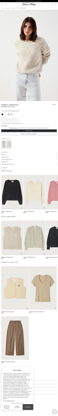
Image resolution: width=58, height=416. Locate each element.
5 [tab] (30, 96)
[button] (54, 412)
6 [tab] (32, 96)
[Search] (6, 4)
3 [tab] (27, 96)
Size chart (4, 125)
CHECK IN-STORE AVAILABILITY (29, 134)
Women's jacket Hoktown (7, 311)
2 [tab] (25, 96)
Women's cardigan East (7, 257)
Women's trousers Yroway (8, 361)
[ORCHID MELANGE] (8, 114)
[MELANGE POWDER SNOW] (11, 114)
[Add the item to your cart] (22, 208)
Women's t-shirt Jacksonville (36, 311)
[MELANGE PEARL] (5, 114)
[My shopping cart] (56, 4)
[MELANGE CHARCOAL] (2, 114)
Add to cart (29, 130)
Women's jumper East (6, 211)
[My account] (52, 4)
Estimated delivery (13, 128)
